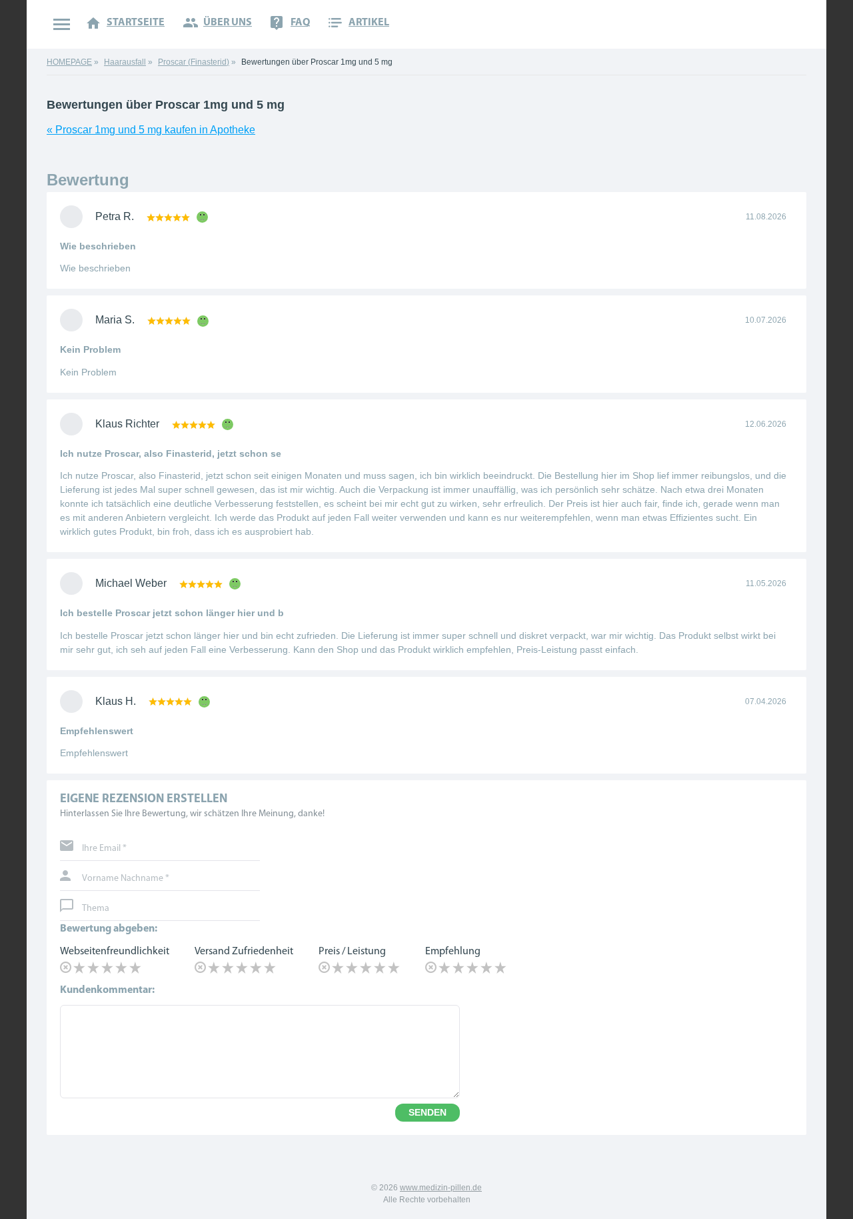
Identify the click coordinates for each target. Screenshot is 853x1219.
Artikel (369, 22)
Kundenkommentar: (107, 990)
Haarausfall (125, 62)
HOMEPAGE (69, 62)
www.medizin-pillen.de (441, 1187)
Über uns (227, 22)
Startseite (136, 22)
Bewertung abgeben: (108, 929)
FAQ (300, 22)
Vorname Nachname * (125, 879)
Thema (95, 909)
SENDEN (427, 1112)
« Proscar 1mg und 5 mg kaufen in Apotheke (151, 129)
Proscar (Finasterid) (193, 62)
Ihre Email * (104, 849)
